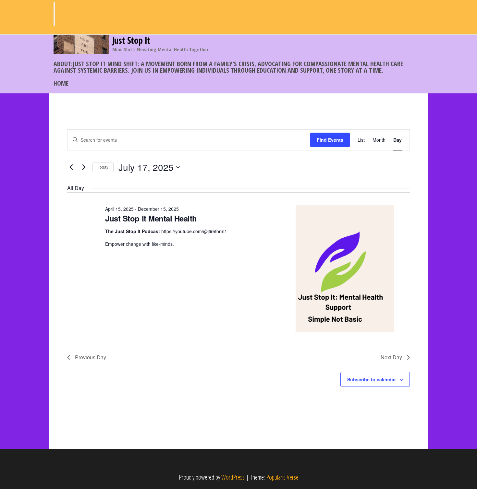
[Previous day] (71, 167)
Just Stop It (131, 40)
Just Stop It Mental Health (151, 218)
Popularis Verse (282, 477)
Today (103, 167)
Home (61, 83)
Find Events (330, 140)
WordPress (233, 477)
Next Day (391, 357)
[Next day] (84, 167)
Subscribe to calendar (371, 379)
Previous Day (90, 357)
